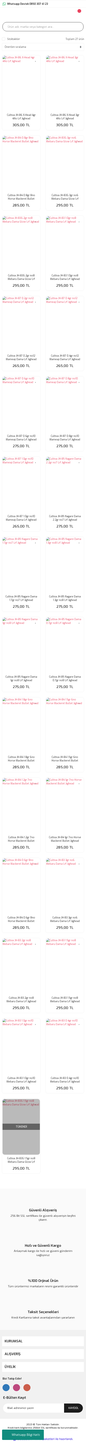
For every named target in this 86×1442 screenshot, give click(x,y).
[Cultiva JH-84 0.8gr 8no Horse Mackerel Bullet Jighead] (21, 164)
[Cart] (78, 14)
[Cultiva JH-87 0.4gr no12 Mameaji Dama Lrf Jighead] (64, 324)
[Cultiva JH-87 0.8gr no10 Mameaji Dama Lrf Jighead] (64, 404)
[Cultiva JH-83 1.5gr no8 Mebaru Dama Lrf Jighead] (64, 966)
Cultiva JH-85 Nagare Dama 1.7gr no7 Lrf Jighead (21, 598)
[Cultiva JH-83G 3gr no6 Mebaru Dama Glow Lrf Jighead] (64, 164)
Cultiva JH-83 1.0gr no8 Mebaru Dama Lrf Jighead (65, 277)
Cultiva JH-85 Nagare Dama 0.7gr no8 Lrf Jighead (65, 678)
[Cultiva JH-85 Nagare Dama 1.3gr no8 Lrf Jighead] (64, 565)
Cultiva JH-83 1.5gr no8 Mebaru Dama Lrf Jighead (65, 999)
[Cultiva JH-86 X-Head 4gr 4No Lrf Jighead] (21, 83)
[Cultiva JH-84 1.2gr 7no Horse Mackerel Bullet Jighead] (21, 806)
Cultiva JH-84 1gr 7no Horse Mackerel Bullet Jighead (65, 839)
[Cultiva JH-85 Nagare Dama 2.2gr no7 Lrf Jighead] (64, 485)
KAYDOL (73, 1408)
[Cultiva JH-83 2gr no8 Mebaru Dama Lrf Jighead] (21, 966)
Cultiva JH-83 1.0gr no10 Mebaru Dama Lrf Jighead (21, 1079)
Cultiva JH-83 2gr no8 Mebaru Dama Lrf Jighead (21, 999)
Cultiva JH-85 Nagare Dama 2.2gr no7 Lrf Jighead (65, 518)
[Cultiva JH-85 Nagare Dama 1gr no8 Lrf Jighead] (21, 645)
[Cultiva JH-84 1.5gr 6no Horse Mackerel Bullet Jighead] (64, 725)
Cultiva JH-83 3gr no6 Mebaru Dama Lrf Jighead (65, 919)
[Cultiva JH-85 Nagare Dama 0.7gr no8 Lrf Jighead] (64, 645)
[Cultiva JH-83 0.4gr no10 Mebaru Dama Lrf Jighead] (64, 1046)
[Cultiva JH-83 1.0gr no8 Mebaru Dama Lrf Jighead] (64, 244)
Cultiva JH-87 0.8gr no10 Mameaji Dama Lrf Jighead (64, 437)
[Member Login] (53, 14)
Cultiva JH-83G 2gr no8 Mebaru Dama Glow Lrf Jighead (21, 277)
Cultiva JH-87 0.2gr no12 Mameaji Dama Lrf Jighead (21, 357)
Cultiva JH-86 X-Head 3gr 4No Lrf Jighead (65, 116)
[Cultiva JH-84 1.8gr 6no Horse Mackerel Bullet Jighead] (21, 725)
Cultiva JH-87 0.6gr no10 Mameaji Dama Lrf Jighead (21, 437)
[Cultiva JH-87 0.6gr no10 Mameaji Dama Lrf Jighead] (21, 404)
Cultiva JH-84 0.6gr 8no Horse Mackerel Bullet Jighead (21, 919)
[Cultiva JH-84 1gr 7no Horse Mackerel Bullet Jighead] (64, 806)
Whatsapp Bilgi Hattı (26, 1435)
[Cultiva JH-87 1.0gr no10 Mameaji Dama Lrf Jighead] (21, 485)
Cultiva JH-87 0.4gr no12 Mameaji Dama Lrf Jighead (64, 357)
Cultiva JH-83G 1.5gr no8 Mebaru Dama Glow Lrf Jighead (21, 1160)
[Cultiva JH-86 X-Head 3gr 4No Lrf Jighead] (64, 83)
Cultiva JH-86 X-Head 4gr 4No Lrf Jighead (21, 116)
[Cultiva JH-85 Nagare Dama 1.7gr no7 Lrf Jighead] (21, 565)
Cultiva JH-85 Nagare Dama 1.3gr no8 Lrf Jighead (65, 598)
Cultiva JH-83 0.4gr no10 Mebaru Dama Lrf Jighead (65, 1079)
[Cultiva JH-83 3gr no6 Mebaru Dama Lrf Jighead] (64, 886)
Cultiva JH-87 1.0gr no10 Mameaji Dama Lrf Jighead (21, 518)
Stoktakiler (13, 39)
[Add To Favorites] (36, 59)
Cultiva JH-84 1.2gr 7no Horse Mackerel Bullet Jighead (21, 839)
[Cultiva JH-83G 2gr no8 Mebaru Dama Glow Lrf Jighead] (21, 244)
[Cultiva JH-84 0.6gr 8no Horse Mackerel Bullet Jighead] (21, 886)
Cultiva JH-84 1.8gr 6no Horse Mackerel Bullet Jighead (21, 758)
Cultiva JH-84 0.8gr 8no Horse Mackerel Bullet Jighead (21, 197)
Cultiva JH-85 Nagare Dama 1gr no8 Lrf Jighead (21, 678)
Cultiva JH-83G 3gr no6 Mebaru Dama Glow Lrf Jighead (64, 197)
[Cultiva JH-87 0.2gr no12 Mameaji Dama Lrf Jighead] (21, 324)
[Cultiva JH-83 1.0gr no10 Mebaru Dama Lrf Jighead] (21, 1046)
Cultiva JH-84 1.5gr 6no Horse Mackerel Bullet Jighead (65, 758)
